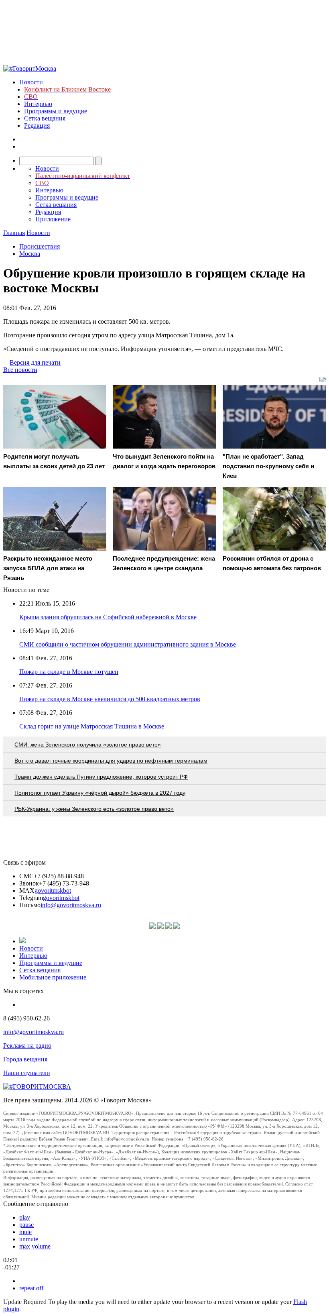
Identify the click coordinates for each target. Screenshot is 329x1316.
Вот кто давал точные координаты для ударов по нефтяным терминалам (110, 760)
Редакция (37, 125)
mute (25, 1231)
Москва (29, 253)
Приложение (53, 219)
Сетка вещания (44, 118)
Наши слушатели (26, 1072)
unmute (28, 1239)
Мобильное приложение (52, 977)
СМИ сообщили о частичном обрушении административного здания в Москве (127, 644)
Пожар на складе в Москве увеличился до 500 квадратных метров (109, 699)
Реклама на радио (27, 1045)
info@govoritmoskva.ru (71, 905)
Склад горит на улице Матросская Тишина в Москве (91, 726)
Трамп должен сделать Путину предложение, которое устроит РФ (101, 776)
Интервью (38, 103)
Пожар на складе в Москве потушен (68, 671)
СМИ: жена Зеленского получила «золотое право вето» (87, 744)
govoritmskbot (53, 890)
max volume (35, 1246)
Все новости (20, 369)
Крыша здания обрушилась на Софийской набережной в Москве (108, 617)
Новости (31, 82)
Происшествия (39, 246)
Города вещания (25, 1059)
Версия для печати (35, 362)
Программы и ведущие (55, 111)
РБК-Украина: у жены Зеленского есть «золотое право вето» (94, 809)
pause (26, 1224)
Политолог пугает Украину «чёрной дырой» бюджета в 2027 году (99, 793)
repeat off (31, 1288)
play (24, 1217)
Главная (14, 232)
